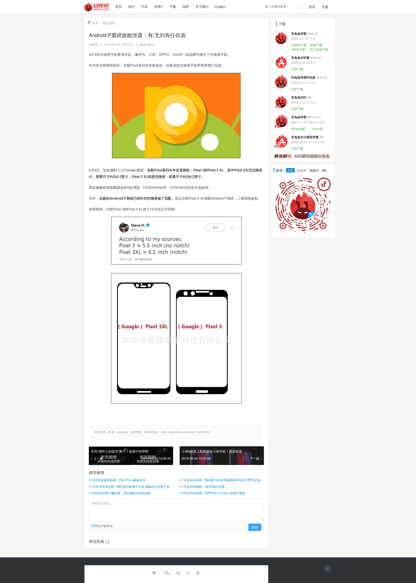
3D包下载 (315, 45)
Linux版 (317, 128)
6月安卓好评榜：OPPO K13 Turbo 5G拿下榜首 (214, 493)
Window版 (298, 128)
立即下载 (297, 69)
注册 (325, 6)
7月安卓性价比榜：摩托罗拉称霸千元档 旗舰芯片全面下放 (130, 486)
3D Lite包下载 (318, 49)
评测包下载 (298, 45)
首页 (93, 23)
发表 (255, 527)
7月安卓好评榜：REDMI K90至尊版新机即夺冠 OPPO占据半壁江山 (223, 480)
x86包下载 (298, 49)
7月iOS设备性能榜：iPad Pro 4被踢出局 (118, 480)
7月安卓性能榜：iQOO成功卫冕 (203, 486)
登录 (312, 6)
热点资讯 (109, 23)
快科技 (93, 44)
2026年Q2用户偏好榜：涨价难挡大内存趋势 (121, 493)
